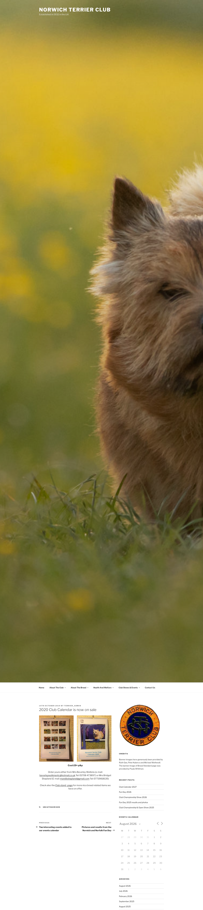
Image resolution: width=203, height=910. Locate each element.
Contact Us (150, 687)
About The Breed (78, 687)
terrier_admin (72, 706)
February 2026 (125, 896)
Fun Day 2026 (125, 792)
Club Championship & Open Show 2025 (136, 807)
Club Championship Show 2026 (133, 797)
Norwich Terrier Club (75, 10)
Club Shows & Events (128, 687)
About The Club (56, 687)
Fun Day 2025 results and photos (133, 802)
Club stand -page (64, 785)
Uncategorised (51, 807)
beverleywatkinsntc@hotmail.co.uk (57, 775)
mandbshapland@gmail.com (74, 778)
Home (41, 687)
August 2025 (125, 906)
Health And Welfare (102, 687)
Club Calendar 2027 (128, 787)
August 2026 (125, 886)
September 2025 (126, 901)
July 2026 (123, 891)
